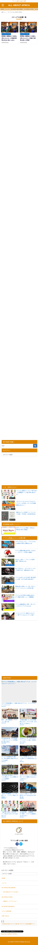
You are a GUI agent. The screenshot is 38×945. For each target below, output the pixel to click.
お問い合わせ (5, 916)
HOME (2, 9)
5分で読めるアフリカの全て (10, 892)
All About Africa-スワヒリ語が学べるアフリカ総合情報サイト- (18, 923)
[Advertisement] (19, 471)
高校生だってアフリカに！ (10, 901)
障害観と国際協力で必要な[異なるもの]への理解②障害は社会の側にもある (9, 38)
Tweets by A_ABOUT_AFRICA (9, 934)
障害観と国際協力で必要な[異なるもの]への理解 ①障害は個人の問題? (28, 38)
